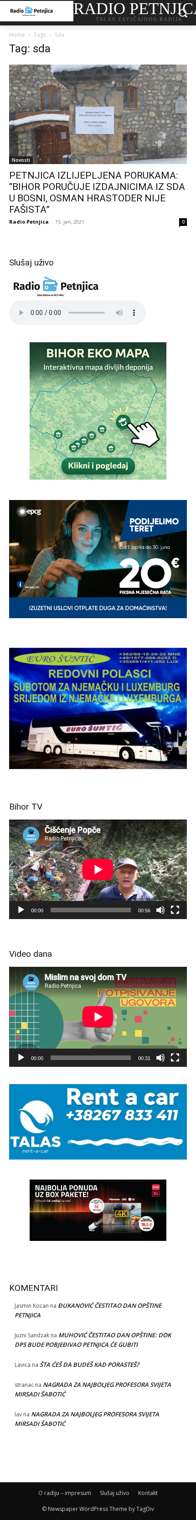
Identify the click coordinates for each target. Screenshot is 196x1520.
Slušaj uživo (114, 1493)
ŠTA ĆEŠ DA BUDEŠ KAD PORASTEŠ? (89, 1364)
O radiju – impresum (64, 1493)
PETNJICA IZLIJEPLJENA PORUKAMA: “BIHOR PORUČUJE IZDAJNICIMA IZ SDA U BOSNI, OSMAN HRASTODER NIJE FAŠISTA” (97, 192)
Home (17, 35)
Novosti (21, 160)
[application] (98, 869)
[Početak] (21, 910)
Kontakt (148, 1493)
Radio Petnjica (29, 221)
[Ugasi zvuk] (160, 910)
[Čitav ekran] (175, 910)
